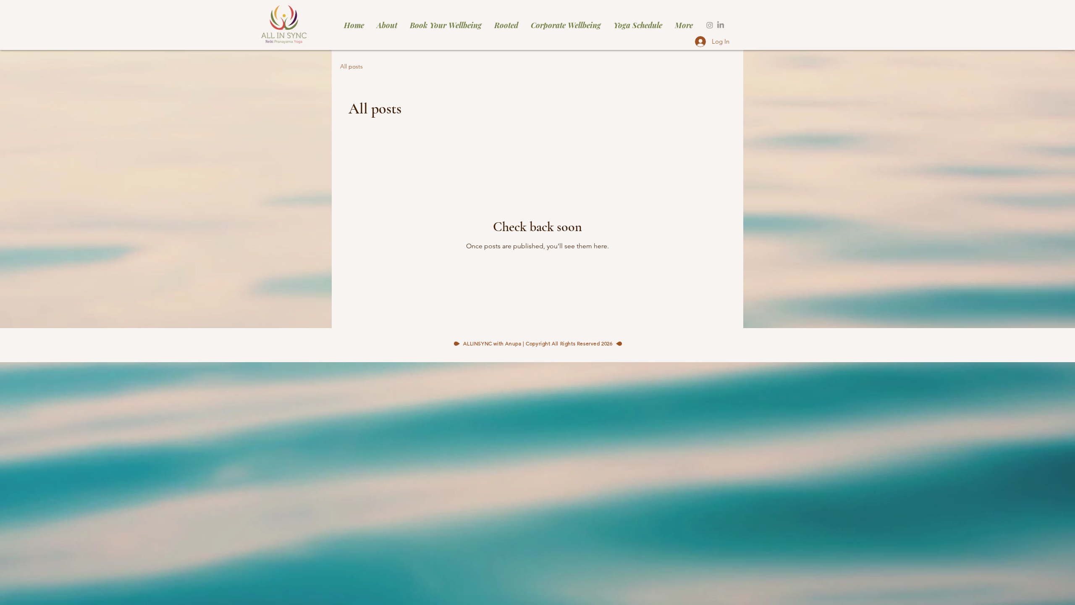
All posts (351, 66)
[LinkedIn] (720, 25)
